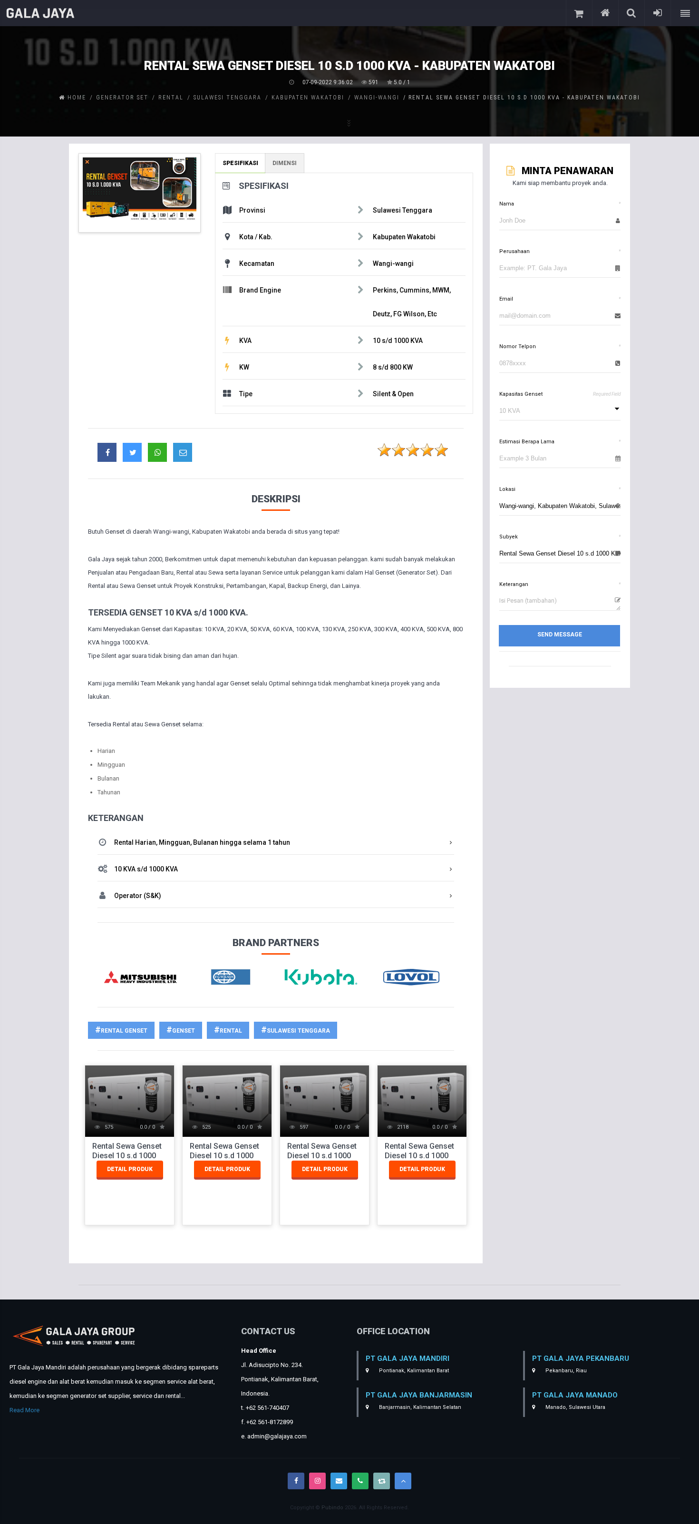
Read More (24, 1410)
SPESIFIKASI (240, 163)
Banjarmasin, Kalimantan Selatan (419, 1407)
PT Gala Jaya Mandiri (407, 1358)
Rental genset (124, 1030)
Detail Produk (130, 1169)
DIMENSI (284, 163)
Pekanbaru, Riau (565, 1371)
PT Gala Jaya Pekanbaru (580, 1358)
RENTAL (231, 1030)
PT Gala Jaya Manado (575, 1395)
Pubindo (332, 1507)
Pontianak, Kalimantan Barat (413, 1371)
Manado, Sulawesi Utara (574, 1407)
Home (75, 97)
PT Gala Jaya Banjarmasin (419, 1395)
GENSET (183, 1030)
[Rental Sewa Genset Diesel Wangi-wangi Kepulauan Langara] (139, 193)
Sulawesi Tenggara (298, 1030)
